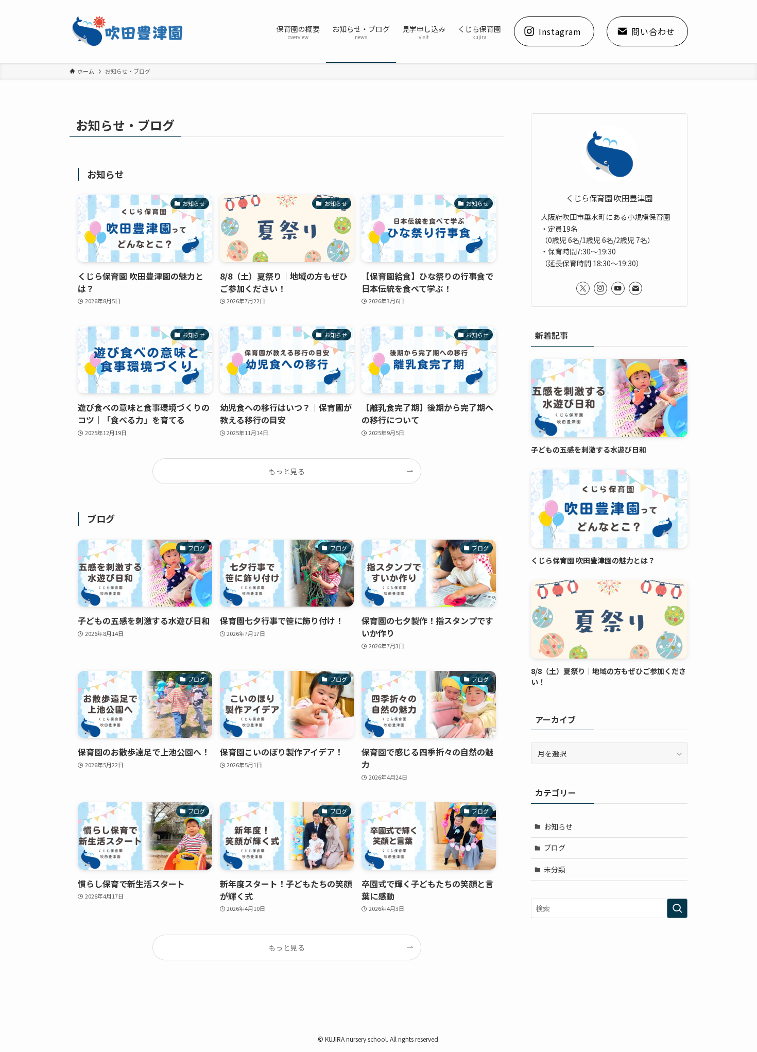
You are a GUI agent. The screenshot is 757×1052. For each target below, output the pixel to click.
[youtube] (618, 288)
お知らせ (558, 826)
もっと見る (287, 471)
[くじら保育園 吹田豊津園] (127, 31)
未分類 (554, 869)
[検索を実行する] (677, 908)
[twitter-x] (583, 288)
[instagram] (600, 288)
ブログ (554, 847)
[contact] (635, 288)
